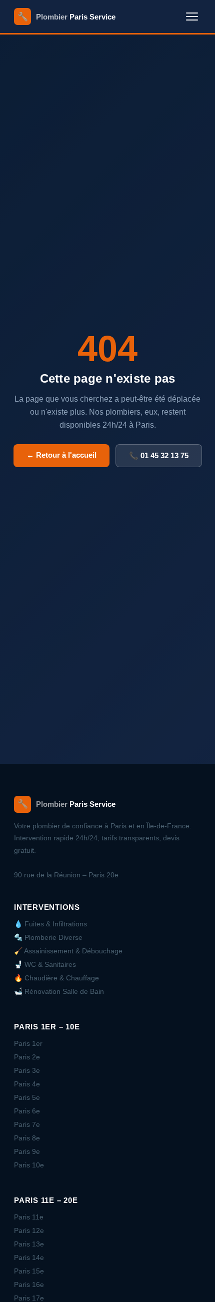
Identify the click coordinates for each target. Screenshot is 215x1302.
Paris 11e (29, 1217)
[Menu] (192, 17)
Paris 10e (29, 1165)
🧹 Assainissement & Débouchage (68, 951)
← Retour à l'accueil (61, 455)
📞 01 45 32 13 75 (158, 455)
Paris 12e (29, 1230)
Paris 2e (27, 1057)
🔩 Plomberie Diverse (48, 937)
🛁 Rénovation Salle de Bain (59, 991)
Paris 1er (28, 1043)
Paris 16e (29, 1284)
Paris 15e (29, 1271)
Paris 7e (27, 1124)
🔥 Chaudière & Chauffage (56, 978)
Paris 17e (29, 1298)
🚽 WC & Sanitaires (45, 964)
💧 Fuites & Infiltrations (50, 924)
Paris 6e (27, 1111)
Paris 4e (27, 1084)
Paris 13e (29, 1244)
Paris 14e (29, 1257)
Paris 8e (27, 1138)
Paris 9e (27, 1151)
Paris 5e (27, 1097)
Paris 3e (27, 1070)
